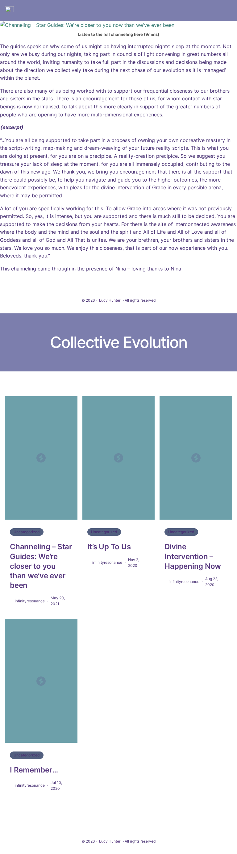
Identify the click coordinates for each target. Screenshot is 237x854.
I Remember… (34, 769)
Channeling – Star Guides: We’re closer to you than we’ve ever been (41, 566)
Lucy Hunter (109, 300)
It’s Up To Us (109, 546)
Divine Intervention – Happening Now (192, 556)
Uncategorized (27, 532)
